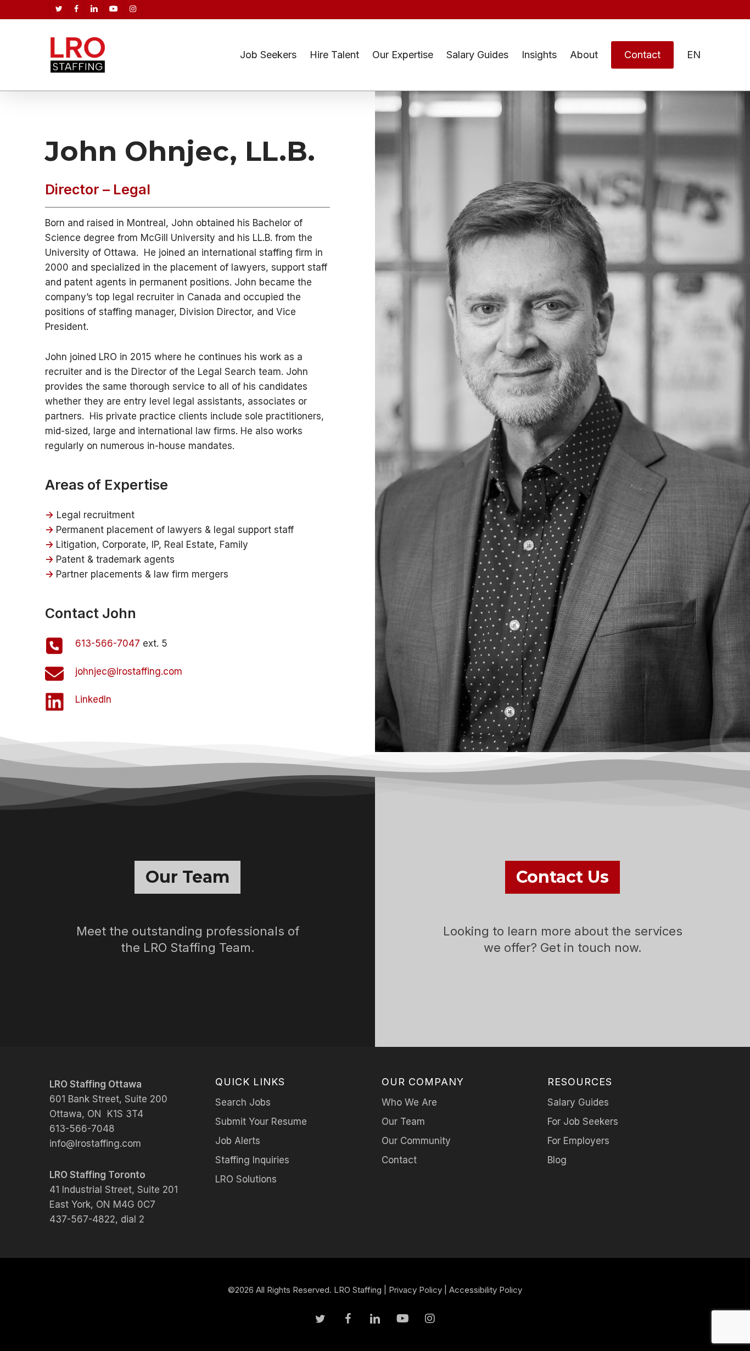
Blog (557, 1159)
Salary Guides (578, 1102)
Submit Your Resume (261, 1121)
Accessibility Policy (485, 1290)
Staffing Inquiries (252, 1159)
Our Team (403, 1121)
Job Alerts (237, 1140)
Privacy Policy (415, 1290)
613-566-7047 (107, 643)
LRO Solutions (246, 1179)
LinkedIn (93, 699)
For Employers (578, 1140)
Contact (399, 1159)
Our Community (416, 1140)
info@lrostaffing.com (95, 1143)
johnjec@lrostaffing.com (128, 671)
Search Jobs (243, 1102)
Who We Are (409, 1102)
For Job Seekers (582, 1121)
